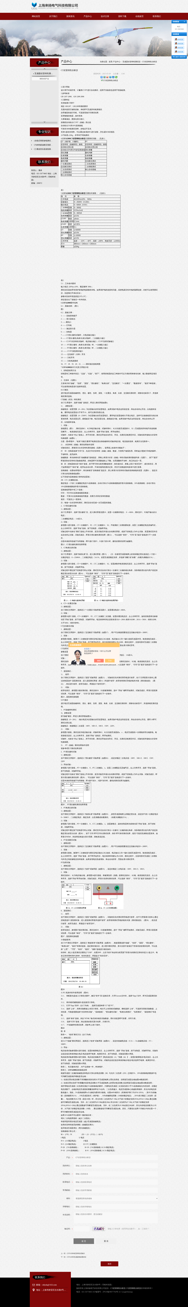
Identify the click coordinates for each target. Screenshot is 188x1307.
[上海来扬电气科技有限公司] (61, 1)
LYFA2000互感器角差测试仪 (76, 1257)
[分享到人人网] (113, 77)
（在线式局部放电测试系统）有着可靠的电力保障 (45, 141)
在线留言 (139, 16)
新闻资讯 (70, 16)
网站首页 (36, 16)
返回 (109, 1264)
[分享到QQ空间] (104, 77)
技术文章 (105, 16)
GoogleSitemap (127, 1292)
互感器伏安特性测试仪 (45, 73)
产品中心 (88, 16)
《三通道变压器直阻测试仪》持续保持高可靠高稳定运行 (45, 149)
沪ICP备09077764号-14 (111, 1292)
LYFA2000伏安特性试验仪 (76, 1253)
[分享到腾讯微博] (110, 77)
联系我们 (157, 16)
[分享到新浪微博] (107, 77)
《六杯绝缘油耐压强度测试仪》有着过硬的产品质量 (45, 145)
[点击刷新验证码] (98, 1229)
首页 (110, 62)
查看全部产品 (44, 79)
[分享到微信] (116, 77)
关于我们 (53, 16)
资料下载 (122, 16)
